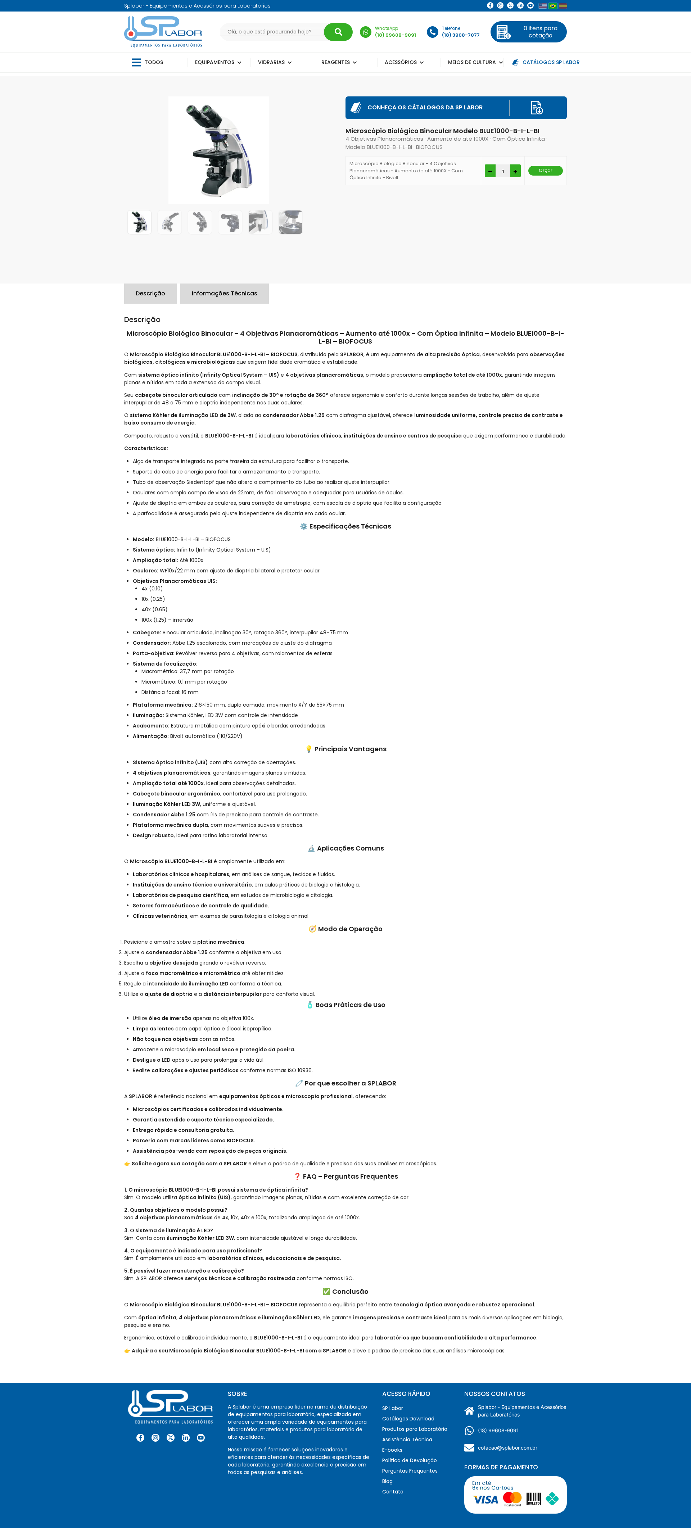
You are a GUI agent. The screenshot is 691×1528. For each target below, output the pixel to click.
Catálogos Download (408, 1418)
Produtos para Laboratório (414, 1429)
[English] (543, 6)
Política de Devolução (409, 1460)
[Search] (338, 32)
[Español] (563, 6)
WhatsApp (386, 28)
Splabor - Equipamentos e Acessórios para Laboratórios (522, 1411)
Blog (387, 1481)
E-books (392, 1450)
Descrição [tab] (150, 293)
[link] (500, 5)
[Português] (552, 6)
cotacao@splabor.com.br (507, 1448)
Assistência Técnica (407, 1439)
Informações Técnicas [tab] (224, 293)
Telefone (451, 28)
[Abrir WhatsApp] (673, 1510)
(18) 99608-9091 (498, 1430)
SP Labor (392, 1408)
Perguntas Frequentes (410, 1470)
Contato (392, 1491)
